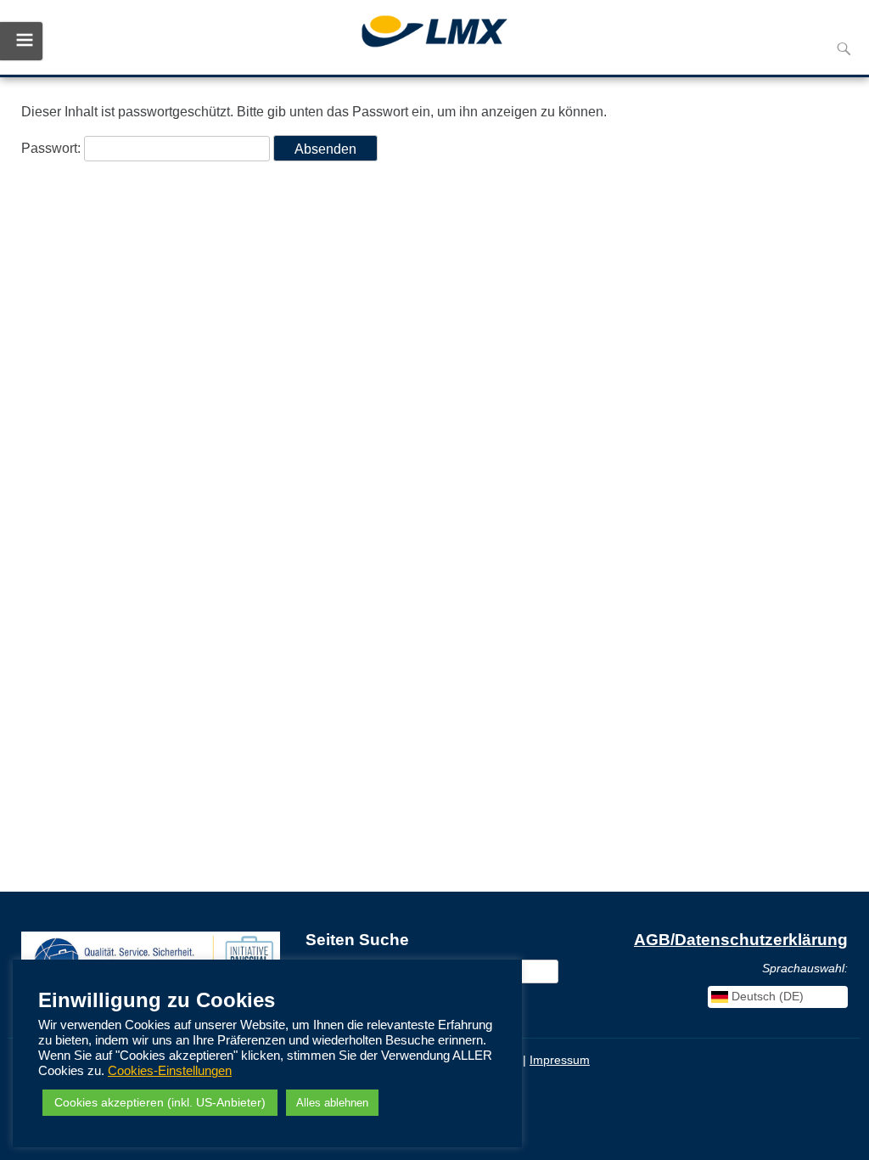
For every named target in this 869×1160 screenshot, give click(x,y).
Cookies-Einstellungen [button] (170, 1071)
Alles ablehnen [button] (332, 1102)
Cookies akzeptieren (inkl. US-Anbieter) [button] (160, 1102)
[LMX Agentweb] (434, 34)
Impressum (560, 1060)
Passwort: (52, 148)
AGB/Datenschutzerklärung (741, 940)
